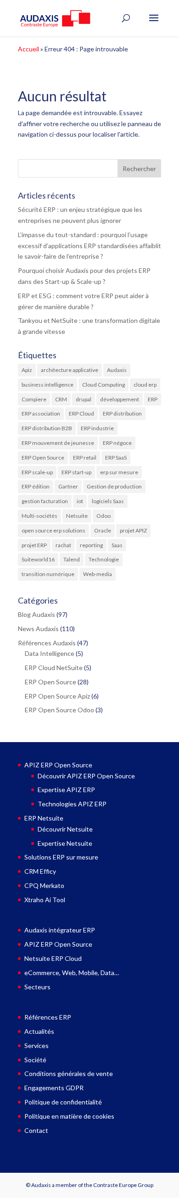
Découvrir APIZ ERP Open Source (86, 776)
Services (36, 1045)
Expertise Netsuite (65, 843)
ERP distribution (122, 413)
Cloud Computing (103, 384)
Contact (36, 1130)
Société (35, 1060)
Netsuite (77, 515)
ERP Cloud (81, 413)
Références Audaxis (47, 643)
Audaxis (117, 369)
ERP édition (36, 486)
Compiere (34, 399)
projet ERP (34, 545)
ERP (152, 399)
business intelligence (47, 384)
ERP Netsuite (43, 818)
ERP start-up (76, 472)
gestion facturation (45, 501)
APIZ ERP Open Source (58, 765)
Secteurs (37, 987)
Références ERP (47, 1017)
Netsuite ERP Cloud (53, 958)
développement (119, 399)
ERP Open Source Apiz (57, 696)
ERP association (41, 413)
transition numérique (48, 574)
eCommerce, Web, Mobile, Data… (71, 972)
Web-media (97, 574)
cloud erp (145, 384)
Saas (117, 545)
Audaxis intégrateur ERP (59, 930)
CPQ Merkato (44, 885)
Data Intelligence (49, 653)
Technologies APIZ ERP (72, 804)
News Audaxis (38, 628)
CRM (61, 399)
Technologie (104, 559)
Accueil (28, 49)
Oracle (102, 530)
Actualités (39, 1031)
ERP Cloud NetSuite (54, 667)
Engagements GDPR (54, 1088)
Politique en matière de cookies (69, 1116)
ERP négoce (117, 442)
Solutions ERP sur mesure (61, 857)
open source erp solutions (53, 530)
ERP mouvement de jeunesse (58, 442)
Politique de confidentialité (63, 1102)
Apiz (27, 369)
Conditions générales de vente (68, 1073)
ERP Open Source (43, 457)
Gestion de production (114, 486)
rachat (63, 545)
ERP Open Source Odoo (59, 710)
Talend (71, 559)
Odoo (103, 515)
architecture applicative (69, 369)
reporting (91, 545)
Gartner (68, 486)
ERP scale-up (37, 472)
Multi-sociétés (39, 515)
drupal (83, 399)
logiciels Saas (108, 501)
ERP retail (84, 457)
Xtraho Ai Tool (44, 900)
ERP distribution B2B (47, 428)
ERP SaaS (116, 457)
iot (80, 501)
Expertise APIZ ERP (66, 789)
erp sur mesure (119, 472)
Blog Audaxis (36, 614)
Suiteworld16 (38, 559)
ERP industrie (97, 428)
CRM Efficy (40, 871)
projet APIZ (133, 530)
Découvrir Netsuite (65, 829)
